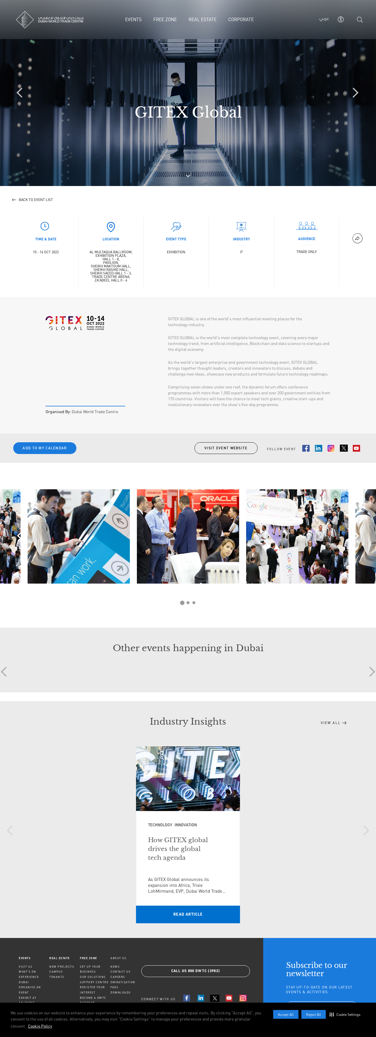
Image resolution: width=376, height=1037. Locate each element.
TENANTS (56, 977)
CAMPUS (56, 971)
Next (354, 535)
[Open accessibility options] (341, 19)
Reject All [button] (313, 1014)
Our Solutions (93, 977)
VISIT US (25, 966)
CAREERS (117, 977)
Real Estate (59, 958)
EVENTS (25, 958)
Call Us (195, 971)
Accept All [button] (286, 1014)
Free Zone (88, 958)
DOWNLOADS (120, 992)
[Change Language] (324, 20)
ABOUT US (118, 958)
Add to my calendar (45, 448)
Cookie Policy (40, 1025)
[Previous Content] (22, 93)
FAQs (114, 987)
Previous (22, 535)
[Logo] (56, 20)
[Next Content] (354, 93)
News (115, 966)
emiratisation (122, 982)
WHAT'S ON (27, 971)
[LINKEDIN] (200, 998)
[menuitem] (34, 958)
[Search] (359, 19)
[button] (346, 1014)
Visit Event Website (226, 448)
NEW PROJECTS (61, 966)
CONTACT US (120, 971)
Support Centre (94, 982)
